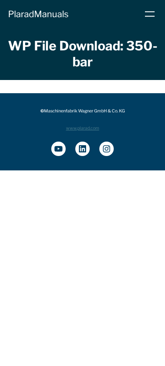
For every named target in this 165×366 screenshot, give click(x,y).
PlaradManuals (38, 14)
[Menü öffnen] (150, 14)
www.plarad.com (82, 128)
